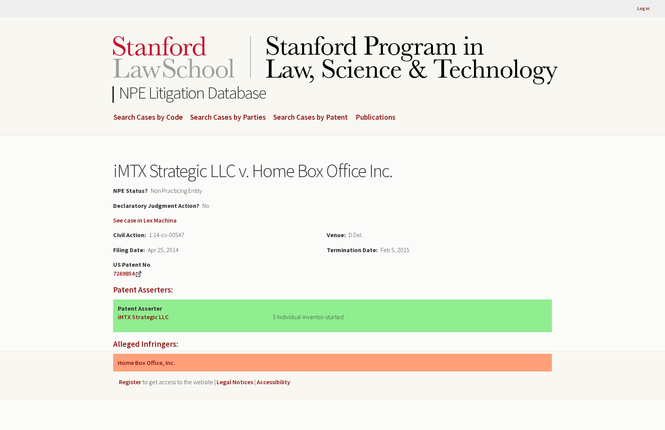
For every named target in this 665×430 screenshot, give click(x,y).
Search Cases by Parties (228, 117)
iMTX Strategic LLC (143, 317)
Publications (376, 117)
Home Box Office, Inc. (146, 362)
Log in (643, 8)
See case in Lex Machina (145, 220)
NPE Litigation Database (192, 92)
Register (130, 382)
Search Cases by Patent (310, 117)
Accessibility (273, 382)
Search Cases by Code (148, 117)
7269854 (124, 273)
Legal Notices (235, 382)
